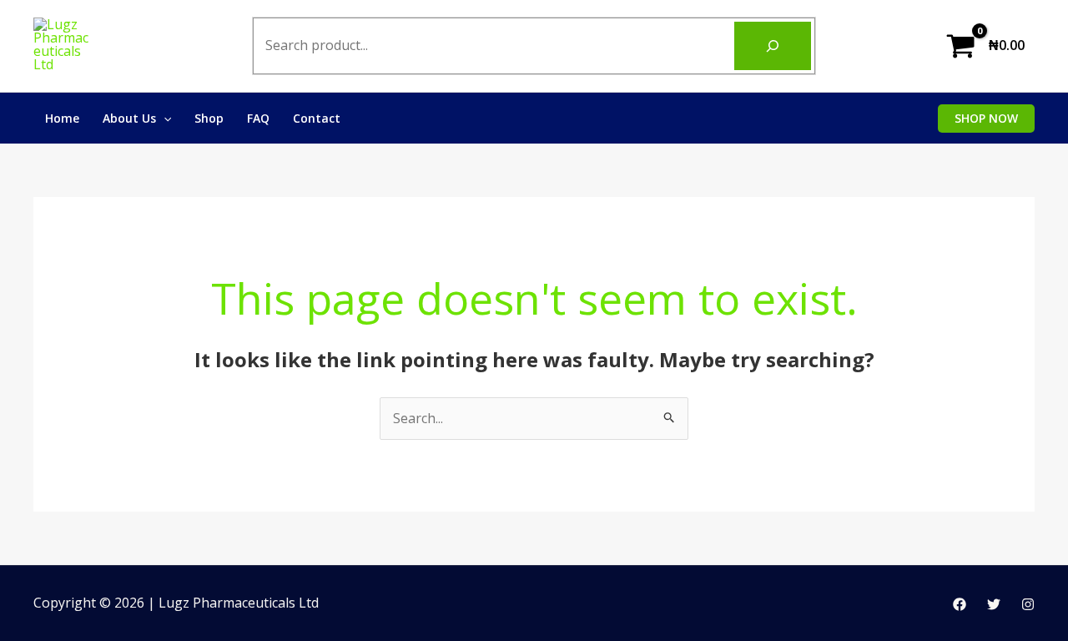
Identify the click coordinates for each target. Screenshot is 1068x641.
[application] (163, 118)
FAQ (258, 118)
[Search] (772, 46)
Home (62, 118)
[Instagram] (1028, 604)
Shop (209, 118)
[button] (986, 118)
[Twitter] (993, 604)
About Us (129, 118)
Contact (316, 118)
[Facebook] (959, 604)
